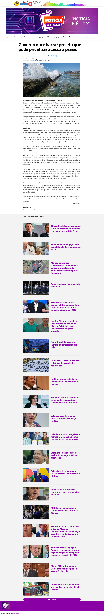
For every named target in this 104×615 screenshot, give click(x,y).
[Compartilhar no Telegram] (56, 56)
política (9, 37)
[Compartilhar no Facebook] (48, 56)
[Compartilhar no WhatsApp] (53, 56)
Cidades (56, 37)
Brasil (64, 37)
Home (15, 37)
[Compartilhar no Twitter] (51, 56)
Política (41, 37)
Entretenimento (24, 37)
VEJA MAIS (52, 599)
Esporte (33, 37)
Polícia (49, 37)
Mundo (71, 37)
